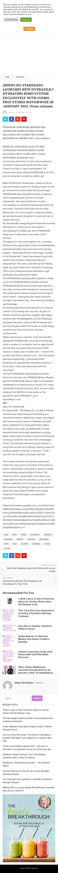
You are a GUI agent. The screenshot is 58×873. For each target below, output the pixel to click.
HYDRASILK (48, 535)
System (7, 548)
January (19, 539)
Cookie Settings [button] (11, 20)
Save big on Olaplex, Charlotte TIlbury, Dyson (35, 627)
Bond (6, 535)
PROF (15, 544)
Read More (29, 29)
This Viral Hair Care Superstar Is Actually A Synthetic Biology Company (36, 613)
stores (47, 544)
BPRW (14, 535)
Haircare (20, 77)
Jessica (11, 112)
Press (6, 544)
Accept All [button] (26, 20)
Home (7, 77)
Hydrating (8, 539)
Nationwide (43, 539)
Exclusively (35, 535)
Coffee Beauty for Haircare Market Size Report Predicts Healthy (33, 639)
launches (31, 539)
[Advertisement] (29, 43)
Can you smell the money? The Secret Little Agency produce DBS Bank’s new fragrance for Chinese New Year (27, 737)
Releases (24, 544)
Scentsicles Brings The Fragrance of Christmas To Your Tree (22, 582)
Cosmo (23, 535)
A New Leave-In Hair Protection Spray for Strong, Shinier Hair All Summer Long (36, 601)
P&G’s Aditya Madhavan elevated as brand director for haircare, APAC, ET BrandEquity (35, 670)
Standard (36, 544)
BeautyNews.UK (32, 868)
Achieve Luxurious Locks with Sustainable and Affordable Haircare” (35, 654)
